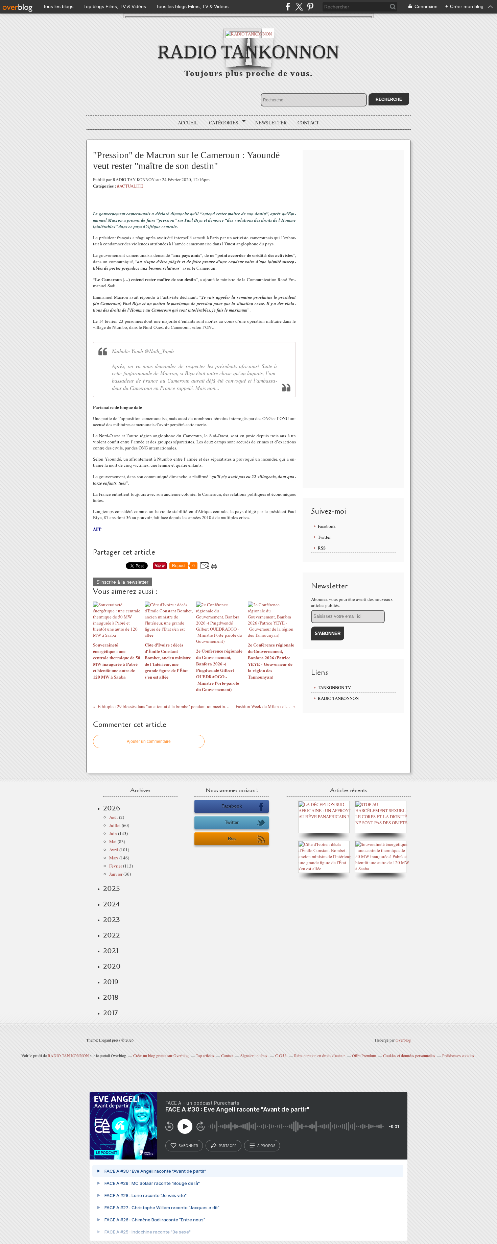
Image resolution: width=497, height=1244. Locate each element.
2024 (111, 904)
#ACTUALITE (130, 186)
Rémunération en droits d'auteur (319, 1055)
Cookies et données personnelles (409, 1055)
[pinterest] (310, 6)
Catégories (221, 122)
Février (115, 866)
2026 (111, 808)
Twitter (324, 537)
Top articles (205, 1055)
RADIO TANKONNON (248, 51)
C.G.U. (281, 1055)
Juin (113, 833)
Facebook (327, 526)
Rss (232, 838)
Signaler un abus (254, 1055)
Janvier (115, 874)
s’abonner (188, 1146)
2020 (112, 966)
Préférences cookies (458, 1055)
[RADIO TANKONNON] (248, 33)
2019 (110, 982)
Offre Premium (364, 1055)
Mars (113, 858)
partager (228, 1146)
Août (113, 817)
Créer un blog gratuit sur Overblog (161, 1055)
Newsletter (271, 122)
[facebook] (288, 6)
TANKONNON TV (334, 687)
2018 (110, 997)
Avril (113, 850)
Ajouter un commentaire (149, 741)
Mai (113, 841)
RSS (322, 548)
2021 (110, 951)
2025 (111, 888)
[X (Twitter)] (299, 6)
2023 (111, 920)
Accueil (188, 122)
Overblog (403, 1040)
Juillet (115, 825)
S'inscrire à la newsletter (122, 582)
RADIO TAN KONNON (68, 1055)
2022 (111, 935)
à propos (266, 1146)
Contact (308, 122)
